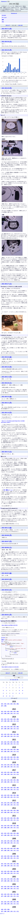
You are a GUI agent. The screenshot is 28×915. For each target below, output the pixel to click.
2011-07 (8, 25)
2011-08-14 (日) (7, 412)
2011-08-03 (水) (7, 579)
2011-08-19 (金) (7, 396)
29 (6, 696)
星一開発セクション (8, 490)
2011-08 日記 (14, 4)
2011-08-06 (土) (7, 547)
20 (22, 690)
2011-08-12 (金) (7, 528)
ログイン (2, 913)
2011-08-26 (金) (7, 357)
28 (3, 696)
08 (5, 706)
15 (6, 690)
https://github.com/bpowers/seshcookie (10, 666)
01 (2, 704)
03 (8, 704)
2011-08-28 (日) (7, 88)
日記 (3, 21)
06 (17, 704)
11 (14, 713)
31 (12, 696)
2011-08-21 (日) (7, 377)
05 (14, 704)
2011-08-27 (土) (7, 284)
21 (3, 693)
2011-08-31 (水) (7, 29)
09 (17, 679)
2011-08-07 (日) (7, 541)
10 (11, 713)
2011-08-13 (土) (7, 452)
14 (3, 690)
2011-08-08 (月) (7, 535)
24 (12, 693)
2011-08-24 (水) (7, 367)
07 (10, 679)
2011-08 (14, 679)
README (4, 15)
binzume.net (4, 1)
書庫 (3, 19)
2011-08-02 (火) (7, 590)
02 (5, 704)
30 (9, 696)
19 (19, 690)
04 (11, 704)
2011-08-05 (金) (7, 573)
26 (19, 693)
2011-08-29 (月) (7, 50)
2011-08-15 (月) (7, 403)
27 (22, 693)
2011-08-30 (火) (7, 41)
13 (22, 687)
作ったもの (4, 17)
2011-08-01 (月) (7, 615)
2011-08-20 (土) (7, 383)
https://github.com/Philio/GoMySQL (10, 625)
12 (19, 687)
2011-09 (20, 25)
